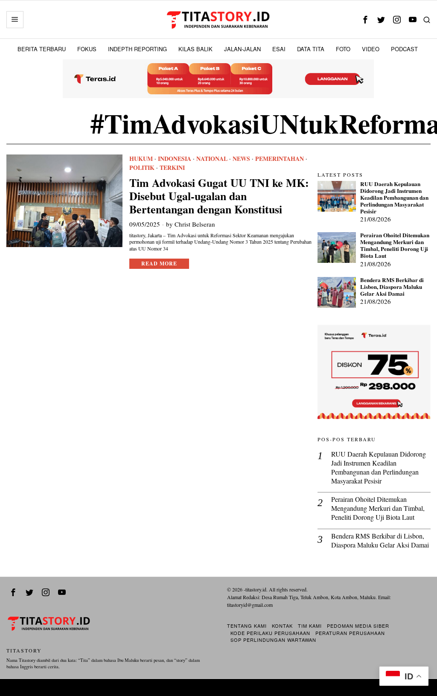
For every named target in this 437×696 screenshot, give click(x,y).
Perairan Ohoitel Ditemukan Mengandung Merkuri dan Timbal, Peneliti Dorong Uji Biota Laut (394, 245)
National (211, 158)
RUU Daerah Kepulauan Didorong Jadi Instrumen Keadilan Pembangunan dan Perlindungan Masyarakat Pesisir (394, 198)
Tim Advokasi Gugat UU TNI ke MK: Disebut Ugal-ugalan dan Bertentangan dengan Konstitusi (219, 196)
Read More (159, 263)
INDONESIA (174, 158)
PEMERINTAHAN (279, 158)
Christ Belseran (195, 224)
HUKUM (141, 158)
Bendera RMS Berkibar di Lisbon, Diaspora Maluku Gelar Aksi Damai (392, 287)
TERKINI (172, 167)
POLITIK (141, 167)
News (241, 158)
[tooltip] (365, 19)
